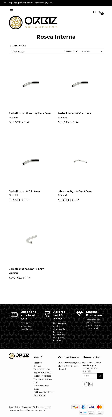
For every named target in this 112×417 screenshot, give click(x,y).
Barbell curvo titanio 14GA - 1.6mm (30, 113)
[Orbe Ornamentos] (33, 22)
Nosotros (37, 363)
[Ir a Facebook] (85, 384)
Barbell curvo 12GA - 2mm (24, 191)
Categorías (19, 45)
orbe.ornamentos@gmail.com (71, 362)
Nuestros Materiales (42, 376)
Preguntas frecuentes (42, 373)
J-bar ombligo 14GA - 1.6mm (75, 191)
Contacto (37, 366)
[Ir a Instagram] (90, 384)
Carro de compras (41, 369)
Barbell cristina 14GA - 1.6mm (26, 268)
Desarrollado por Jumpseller (32, 410)
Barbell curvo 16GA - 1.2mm (74, 113)
